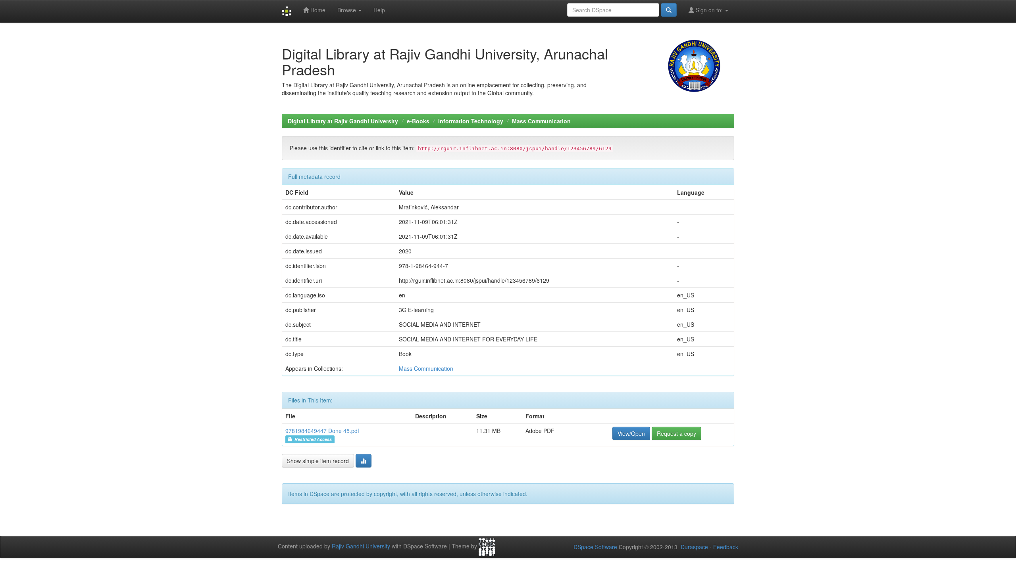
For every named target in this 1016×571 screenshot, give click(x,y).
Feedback (725, 547)
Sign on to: (709, 10)
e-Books (418, 121)
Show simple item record (318, 461)
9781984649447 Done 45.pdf (322, 431)
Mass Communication (541, 121)
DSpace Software (595, 547)
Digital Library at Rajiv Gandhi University (343, 121)
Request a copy (676, 433)
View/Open (631, 433)
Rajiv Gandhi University (361, 546)
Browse (347, 10)
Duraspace (694, 547)
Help (379, 10)
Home (317, 10)
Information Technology (470, 121)
